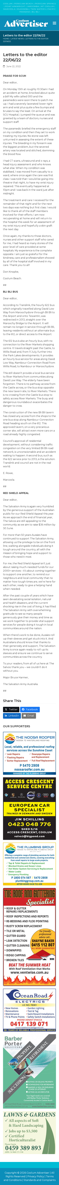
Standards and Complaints (40, 1180)
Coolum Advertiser (38, 1172)
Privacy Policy (35, 1176)
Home (6, 38)
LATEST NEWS (17, 38)
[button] (54, 23)
